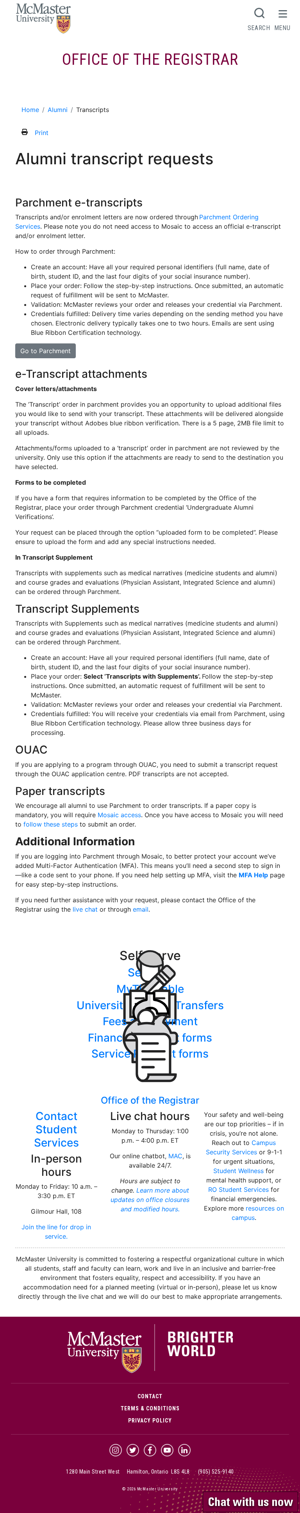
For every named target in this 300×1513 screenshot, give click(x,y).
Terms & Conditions (150, 1408)
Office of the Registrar (150, 59)
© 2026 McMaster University (150, 1489)
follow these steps (50, 824)
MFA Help (253, 875)
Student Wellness (238, 1171)
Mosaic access (119, 815)
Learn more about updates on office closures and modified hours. (150, 1199)
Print (41, 133)
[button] (251, 1501)
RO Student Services (238, 1189)
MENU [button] (282, 27)
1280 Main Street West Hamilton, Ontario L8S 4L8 (128, 1472)
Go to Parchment (45, 351)
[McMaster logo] (150, 1371)
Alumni (27, 91)
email (140, 909)
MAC (175, 1156)
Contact (150, 1396)
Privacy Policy (150, 1420)
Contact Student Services (56, 1129)
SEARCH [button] (259, 27)
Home (30, 110)
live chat (85, 909)
